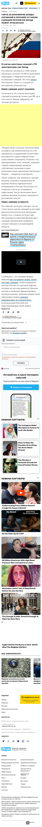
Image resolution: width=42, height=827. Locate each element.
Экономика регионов (8, 775)
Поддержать (31, 3)
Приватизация (6, 772)
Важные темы (6, 8)
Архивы (4, 700)
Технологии (5, 781)
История (23, 778)
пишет (33, 79)
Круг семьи (24, 781)
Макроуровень (6, 766)
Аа (21, 3)
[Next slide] (39, 8)
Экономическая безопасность (26, 770)
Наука (3, 778)
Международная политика (10, 763)
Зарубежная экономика (29, 763)
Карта (3, 712)
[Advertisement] (21, 125)
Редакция (4, 703)
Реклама (4, 706)
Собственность (26, 787)
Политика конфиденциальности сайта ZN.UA (13, 820)
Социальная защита (27, 760)
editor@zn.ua (31, 732)
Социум (23, 775)
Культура (4, 790)
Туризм (23, 784)
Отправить (21, 363)
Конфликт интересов (28, 766)
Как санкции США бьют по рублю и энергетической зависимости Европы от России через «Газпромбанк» (23, 239)
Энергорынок (5, 769)
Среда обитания (6, 784)
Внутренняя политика (8, 760)
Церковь (4, 787)
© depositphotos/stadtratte (9, 60)
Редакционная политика (9, 709)
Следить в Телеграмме (22, 387)
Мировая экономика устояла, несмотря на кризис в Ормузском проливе (14, 681)
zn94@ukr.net (26, 729)
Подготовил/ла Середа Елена (13, 322)
